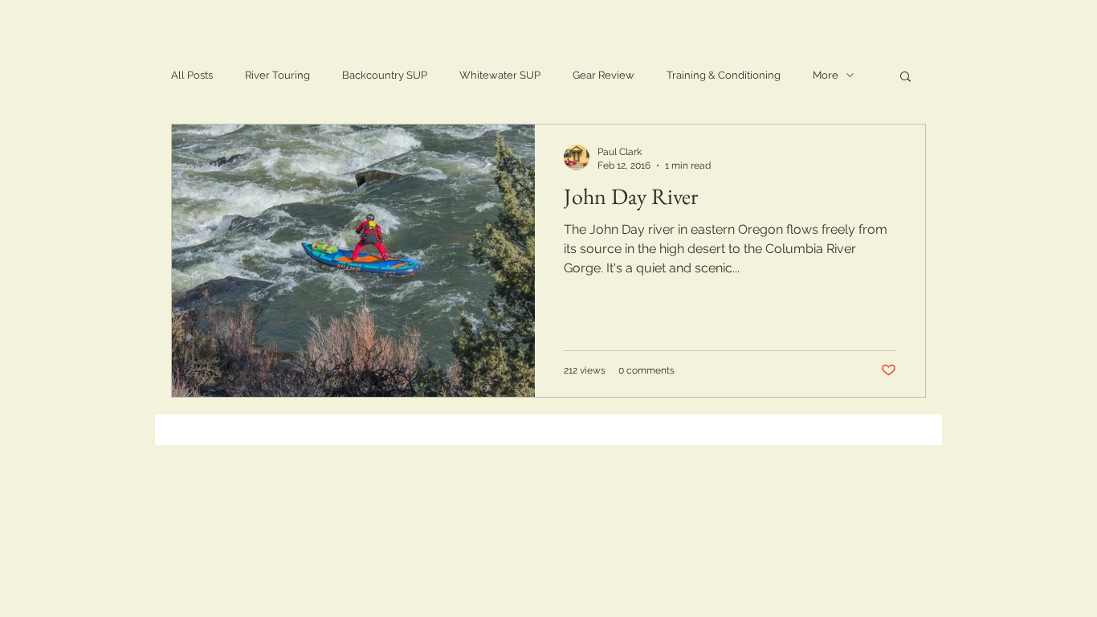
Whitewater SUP (499, 75)
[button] (905, 77)
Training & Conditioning (724, 75)
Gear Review (603, 75)
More (825, 75)
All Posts (192, 75)
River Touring (277, 75)
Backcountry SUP (384, 75)
